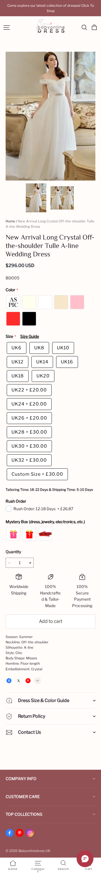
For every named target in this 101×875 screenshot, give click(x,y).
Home (10, 221)
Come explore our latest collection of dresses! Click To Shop (51, 8)
